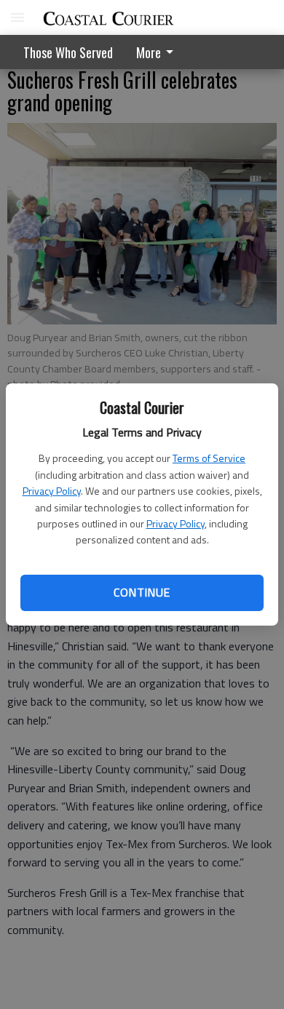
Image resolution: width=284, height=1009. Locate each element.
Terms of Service (209, 458)
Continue (142, 592)
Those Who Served (68, 52)
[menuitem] (159, 52)
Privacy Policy (52, 490)
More (148, 52)
